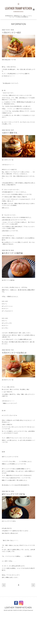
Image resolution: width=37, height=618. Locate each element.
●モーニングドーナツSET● (13, 494)
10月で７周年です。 (10, 133)
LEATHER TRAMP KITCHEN (18, 608)
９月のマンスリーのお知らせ (14, 353)
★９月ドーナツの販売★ (12, 253)
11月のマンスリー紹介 (11, 33)
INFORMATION (18, 24)
